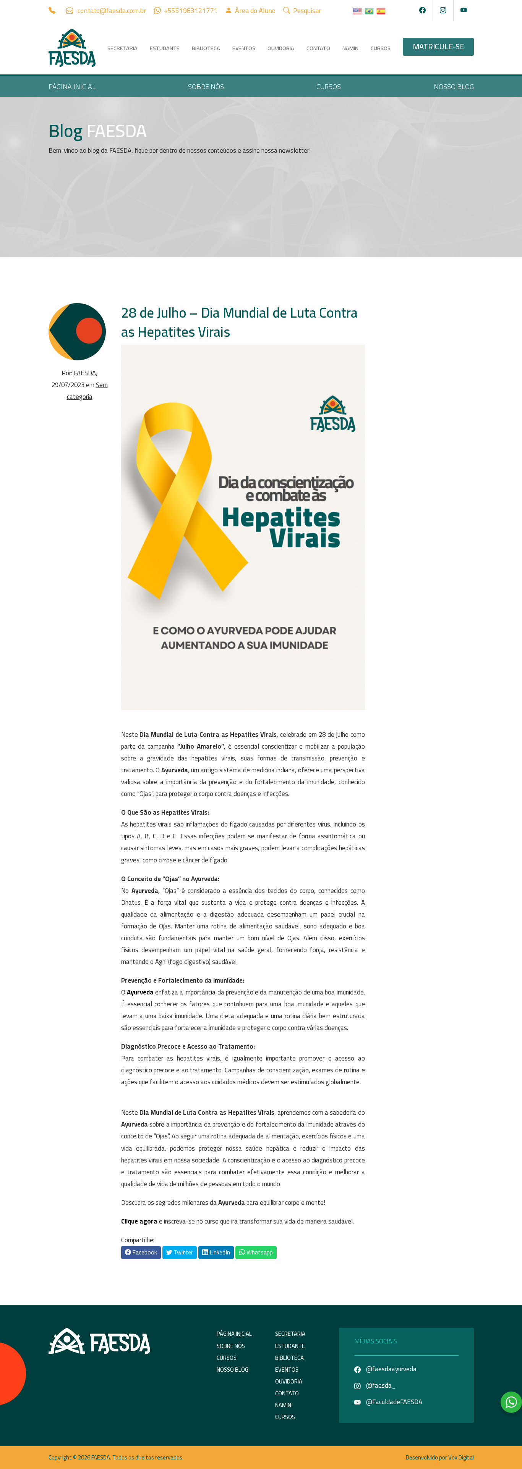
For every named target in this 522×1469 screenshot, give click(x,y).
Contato (318, 48)
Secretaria (122, 48)
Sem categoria (87, 391)
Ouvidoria (280, 48)
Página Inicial (72, 86)
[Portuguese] (369, 10)
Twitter (182, 1252)
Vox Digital (461, 1457)
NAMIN (350, 48)
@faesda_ (380, 1385)
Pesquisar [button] (306, 10)
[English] (358, 10)
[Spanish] (381, 10)
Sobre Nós (206, 86)
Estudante (165, 48)
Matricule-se (438, 46)
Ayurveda (140, 992)
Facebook (144, 1252)
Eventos (243, 48)
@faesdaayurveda (391, 1369)
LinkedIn (219, 1252)
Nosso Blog (454, 86)
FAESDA (85, 373)
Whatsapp (259, 1252)
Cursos (381, 48)
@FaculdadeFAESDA (393, 1402)
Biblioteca (206, 48)
